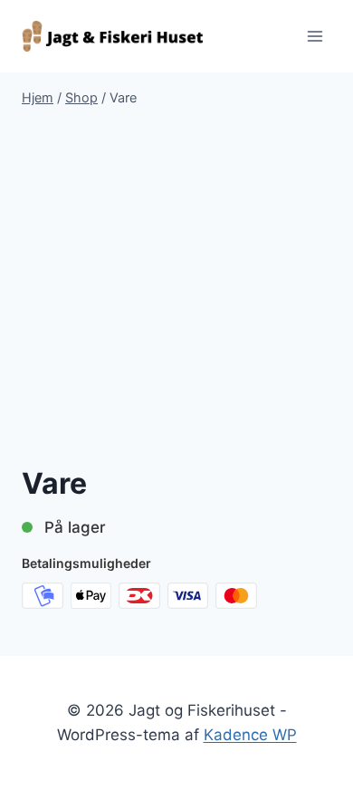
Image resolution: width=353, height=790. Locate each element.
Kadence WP (250, 735)
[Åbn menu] (314, 36)
